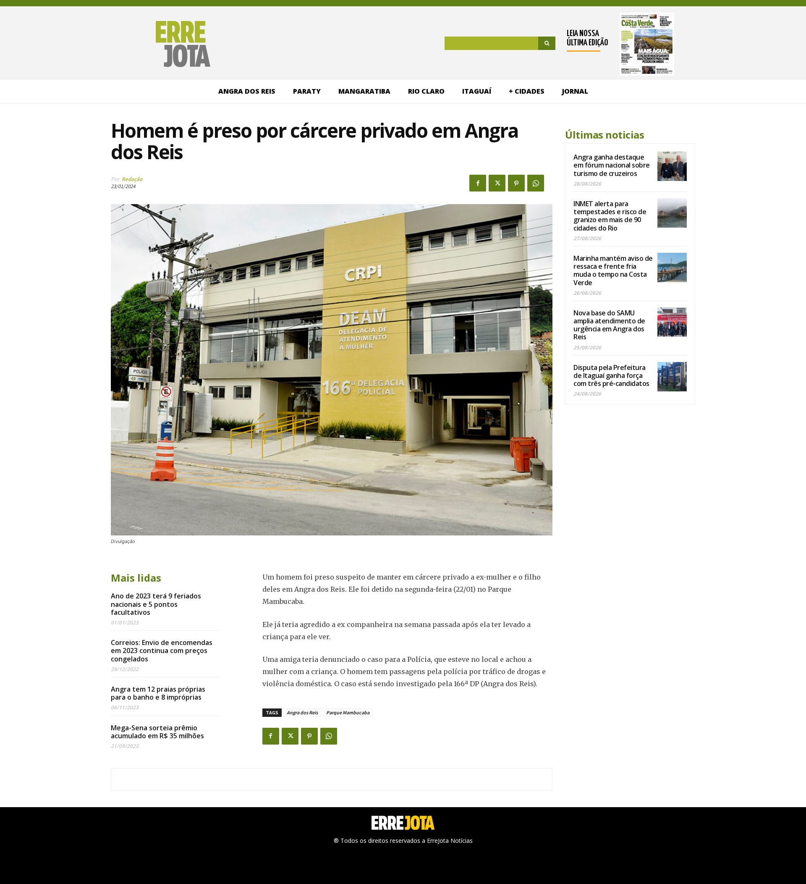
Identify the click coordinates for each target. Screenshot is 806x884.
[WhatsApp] (535, 183)
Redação (132, 179)
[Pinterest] (516, 183)
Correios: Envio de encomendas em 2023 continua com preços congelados (161, 650)
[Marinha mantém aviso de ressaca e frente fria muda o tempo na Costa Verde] (672, 267)
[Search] (546, 43)
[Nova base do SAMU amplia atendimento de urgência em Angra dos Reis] (672, 322)
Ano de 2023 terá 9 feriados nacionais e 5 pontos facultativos (156, 603)
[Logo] (139, 44)
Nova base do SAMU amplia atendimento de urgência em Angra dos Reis (609, 325)
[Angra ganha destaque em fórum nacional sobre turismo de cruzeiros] (672, 166)
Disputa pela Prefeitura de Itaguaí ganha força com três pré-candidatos (611, 375)
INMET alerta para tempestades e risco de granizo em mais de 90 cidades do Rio (609, 216)
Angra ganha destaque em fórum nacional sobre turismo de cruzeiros (611, 165)
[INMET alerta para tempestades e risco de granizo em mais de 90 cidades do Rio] (672, 213)
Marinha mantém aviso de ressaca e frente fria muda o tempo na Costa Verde (613, 270)
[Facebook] (477, 183)
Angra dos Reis (302, 712)
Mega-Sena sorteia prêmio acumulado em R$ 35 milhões (157, 731)
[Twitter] (497, 183)
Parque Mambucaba (347, 712)
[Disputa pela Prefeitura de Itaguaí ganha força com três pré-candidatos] (672, 376)
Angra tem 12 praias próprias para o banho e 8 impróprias (158, 693)
